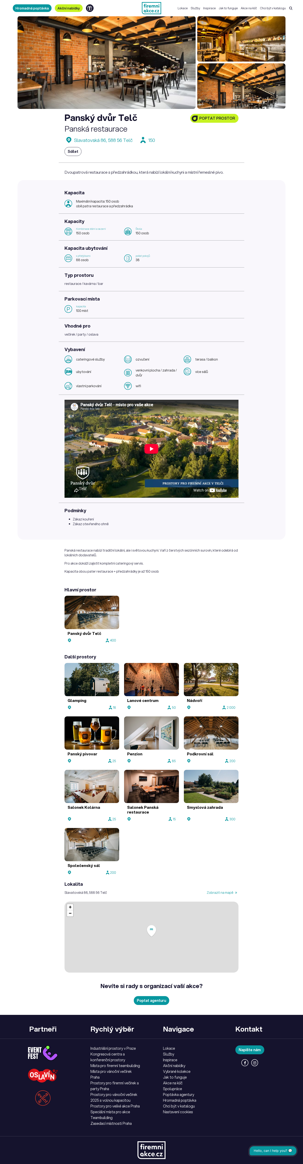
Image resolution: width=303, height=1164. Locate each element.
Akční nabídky (69, 8)
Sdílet (73, 151)
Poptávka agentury (178, 1094)
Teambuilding (101, 1117)
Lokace (183, 8)
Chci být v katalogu (273, 8)
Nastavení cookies (178, 1111)
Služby (195, 8)
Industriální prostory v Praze (113, 1048)
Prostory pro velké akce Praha (115, 1106)
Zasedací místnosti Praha (111, 1123)
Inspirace (209, 8)
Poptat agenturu (151, 1000)
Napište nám (250, 1049)
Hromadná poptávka (32, 8)
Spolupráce (172, 1088)
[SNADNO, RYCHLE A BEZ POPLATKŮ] (151, 8)
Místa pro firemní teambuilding (115, 1065)
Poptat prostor (217, 118)
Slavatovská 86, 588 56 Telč (103, 140)
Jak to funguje (228, 8)
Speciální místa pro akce (110, 1111)
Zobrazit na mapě (220, 892)
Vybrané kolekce (176, 1071)
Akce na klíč (249, 8)
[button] (151, 931)
